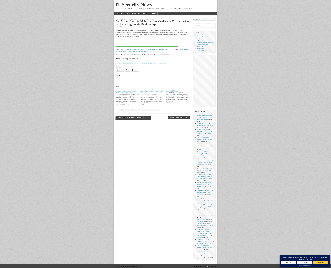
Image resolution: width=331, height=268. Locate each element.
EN (116, 19)
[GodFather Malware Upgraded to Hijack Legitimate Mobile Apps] (178, 96)
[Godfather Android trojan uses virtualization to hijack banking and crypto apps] (153, 96)
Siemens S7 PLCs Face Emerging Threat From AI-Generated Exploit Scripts (204, 154)
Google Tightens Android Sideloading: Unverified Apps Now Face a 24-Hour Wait (204, 131)
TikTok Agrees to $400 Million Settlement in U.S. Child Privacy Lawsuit (204, 184)
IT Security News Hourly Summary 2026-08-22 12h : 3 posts (205, 225)
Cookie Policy (200, 40)
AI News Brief (196, 19)
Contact (199, 38)
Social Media (200, 48)
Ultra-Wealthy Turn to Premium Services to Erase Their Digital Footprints (205, 125)
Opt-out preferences (202, 44)
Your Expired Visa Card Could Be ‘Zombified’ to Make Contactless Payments (205, 213)
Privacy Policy (200, 46)
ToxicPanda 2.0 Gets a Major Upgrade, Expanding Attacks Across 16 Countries (204, 117)
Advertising (152, 13)
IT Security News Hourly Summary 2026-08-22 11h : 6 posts (205, 247)
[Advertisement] (147, 43)
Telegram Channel (203, 50)
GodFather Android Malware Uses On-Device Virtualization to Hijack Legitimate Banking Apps (146, 49)
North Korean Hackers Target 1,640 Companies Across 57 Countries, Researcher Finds (205, 176)
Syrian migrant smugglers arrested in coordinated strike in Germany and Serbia (205, 145)
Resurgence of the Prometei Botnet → (179, 117)
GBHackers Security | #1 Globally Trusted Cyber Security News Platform (135, 19)
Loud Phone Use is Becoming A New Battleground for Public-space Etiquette (205, 162)
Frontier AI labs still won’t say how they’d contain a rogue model (204, 170)
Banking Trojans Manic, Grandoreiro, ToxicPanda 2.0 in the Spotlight (205, 241)
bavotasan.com (211, 266)
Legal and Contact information (136, 13)
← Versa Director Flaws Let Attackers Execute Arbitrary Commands (130, 118)
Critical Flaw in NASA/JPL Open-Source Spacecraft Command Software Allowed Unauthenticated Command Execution (204, 233)
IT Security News (134, 4)
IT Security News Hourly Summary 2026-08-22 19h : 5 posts (205, 139)
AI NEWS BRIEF (120, 13)
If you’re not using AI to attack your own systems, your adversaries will (205, 192)
